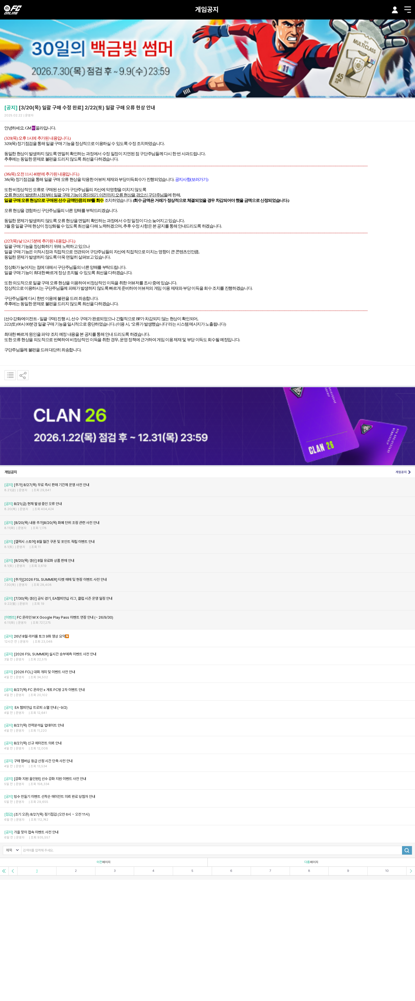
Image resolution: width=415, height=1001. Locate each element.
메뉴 (407, 9)
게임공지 (207, 9)
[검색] (407, 850)
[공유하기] (23, 375)
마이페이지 (395, 9)
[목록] (10, 375)
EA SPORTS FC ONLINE (13, 9)
